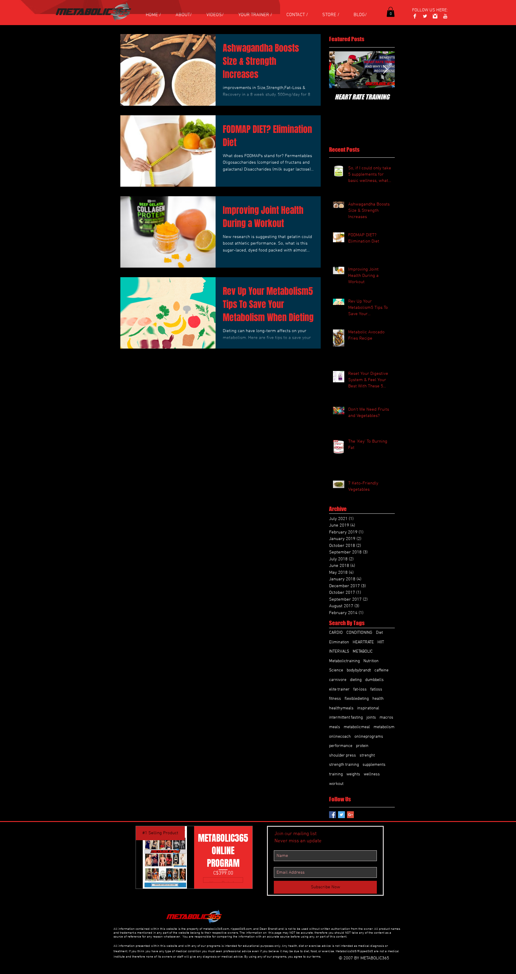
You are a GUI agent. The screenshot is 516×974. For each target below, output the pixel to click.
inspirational (368, 708)
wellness (372, 774)
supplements (374, 764)
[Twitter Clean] (425, 16)
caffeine (381, 670)
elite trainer (339, 689)
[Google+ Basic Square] (350, 814)
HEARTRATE (363, 642)
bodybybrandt (359, 670)
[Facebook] (414, 16)
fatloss (376, 689)
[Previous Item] (338, 69)
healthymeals (341, 708)
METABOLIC (363, 651)
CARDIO (336, 632)
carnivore (337, 679)
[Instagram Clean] (435, 16)
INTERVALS (339, 651)
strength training (344, 764)
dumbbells (374, 679)
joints (371, 717)
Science (336, 670)
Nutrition (371, 661)
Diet (379, 632)
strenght (367, 755)
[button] (390, 12)
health (378, 698)
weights (353, 774)
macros (386, 717)
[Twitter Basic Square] (341, 814)
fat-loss (360, 689)
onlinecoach (340, 736)
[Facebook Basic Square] (332, 814)
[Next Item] (385, 69)
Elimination (339, 642)
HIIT (380, 642)
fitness (335, 698)
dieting (356, 679)
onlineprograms (368, 736)
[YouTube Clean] (445, 16)
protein (362, 745)
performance (340, 745)
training (336, 774)
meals (334, 727)
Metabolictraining (344, 661)
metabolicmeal (357, 727)
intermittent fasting (346, 717)
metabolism (384, 727)
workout (336, 783)
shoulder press (342, 755)
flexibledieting (357, 698)
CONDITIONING (359, 632)
